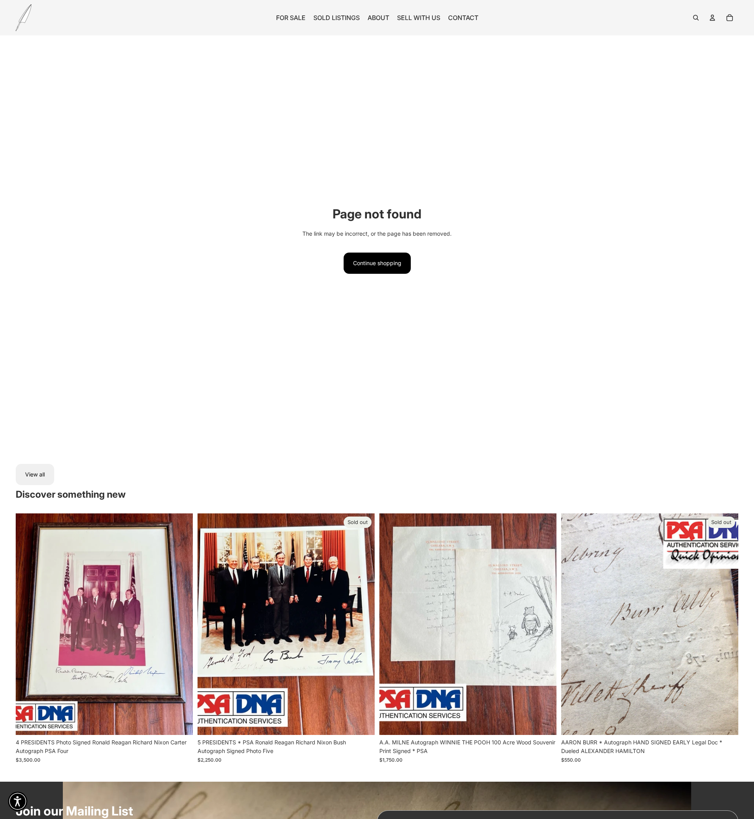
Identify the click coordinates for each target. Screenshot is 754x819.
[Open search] (696, 17)
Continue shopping (377, 263)
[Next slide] (181, 624)
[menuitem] (291, 17)
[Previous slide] (27, 624)
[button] (17, 801)
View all (35, 474)
